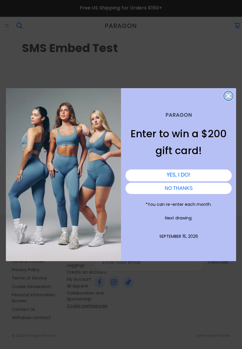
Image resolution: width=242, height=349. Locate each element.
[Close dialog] (228, 96)
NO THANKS (179, 188)
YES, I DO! (178, 175)
